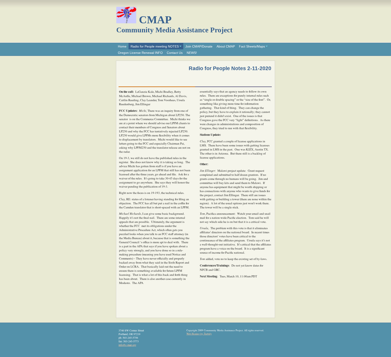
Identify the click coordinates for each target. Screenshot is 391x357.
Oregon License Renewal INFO (140, 53)
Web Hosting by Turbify (199, 333)
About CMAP (226, 46)
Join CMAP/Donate (198, 46)
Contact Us (175, 53)
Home (122, 46)
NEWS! (192, 53)
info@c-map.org (127, 345)
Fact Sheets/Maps (252, 46)
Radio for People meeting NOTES (155, 46)
